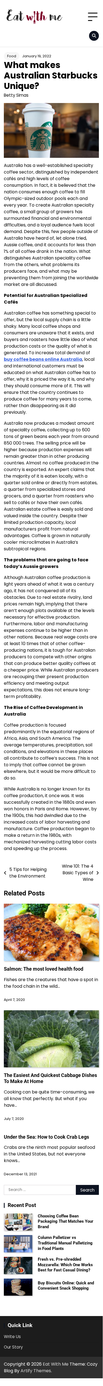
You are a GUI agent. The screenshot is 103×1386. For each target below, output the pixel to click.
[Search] (94, 36)
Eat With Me (55, 1364)
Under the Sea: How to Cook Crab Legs (46, 1137)
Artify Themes (36, 1371)
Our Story (13, 1347)
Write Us (12, 1336)
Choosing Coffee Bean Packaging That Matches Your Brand (65, 1221)
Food (11, 56)
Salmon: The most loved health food (43, 969)
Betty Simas (16, 95)
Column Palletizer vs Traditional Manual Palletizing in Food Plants (65, 1243)
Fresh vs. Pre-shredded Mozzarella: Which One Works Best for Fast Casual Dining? (65, 1265)
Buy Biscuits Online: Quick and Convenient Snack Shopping (66, 1286)
